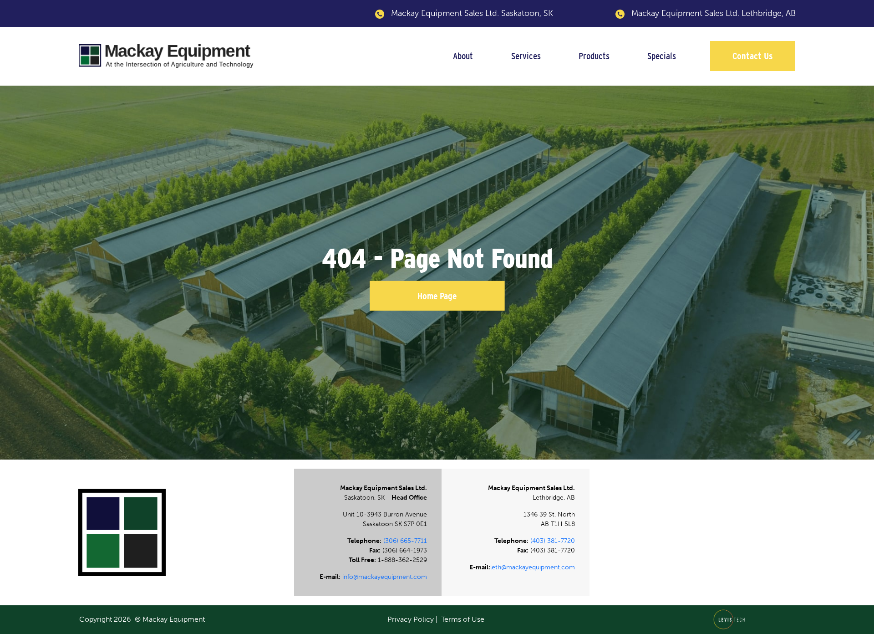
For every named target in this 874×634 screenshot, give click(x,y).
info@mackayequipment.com (384, 577)
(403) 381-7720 (552, 541)
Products (594, 55)
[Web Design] (731, 618)
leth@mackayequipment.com (532, 567)
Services (526, 55)
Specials (661, 55)
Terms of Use (462, 619)
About (463, 55)
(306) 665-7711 (405, 541)
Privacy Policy (410, 619)
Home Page (437, 296)
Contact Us (752, 55)
